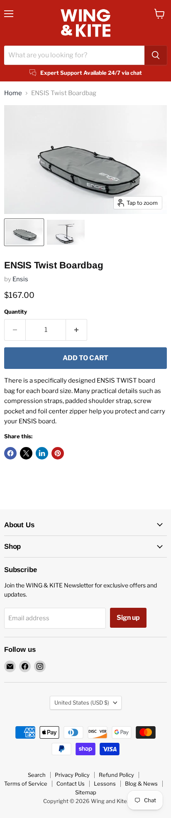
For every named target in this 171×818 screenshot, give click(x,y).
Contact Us (70, 783)
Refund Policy (116, 774)
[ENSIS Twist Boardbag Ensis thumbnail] (24, 232)
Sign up (128, 617)
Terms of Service (25, 783)
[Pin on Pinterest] (57, 453)
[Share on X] (26, 453)
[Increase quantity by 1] (76, 330)
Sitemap (85, 792)
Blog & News (141, 783)
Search (37, 774)
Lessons (105, 783)
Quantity (15, 312)
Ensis (20, 279)
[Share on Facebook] (10, 453)
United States (81, 702)
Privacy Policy (72, 774)
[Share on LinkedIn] (42, 453)
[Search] (155, 55)
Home (13, 93)
